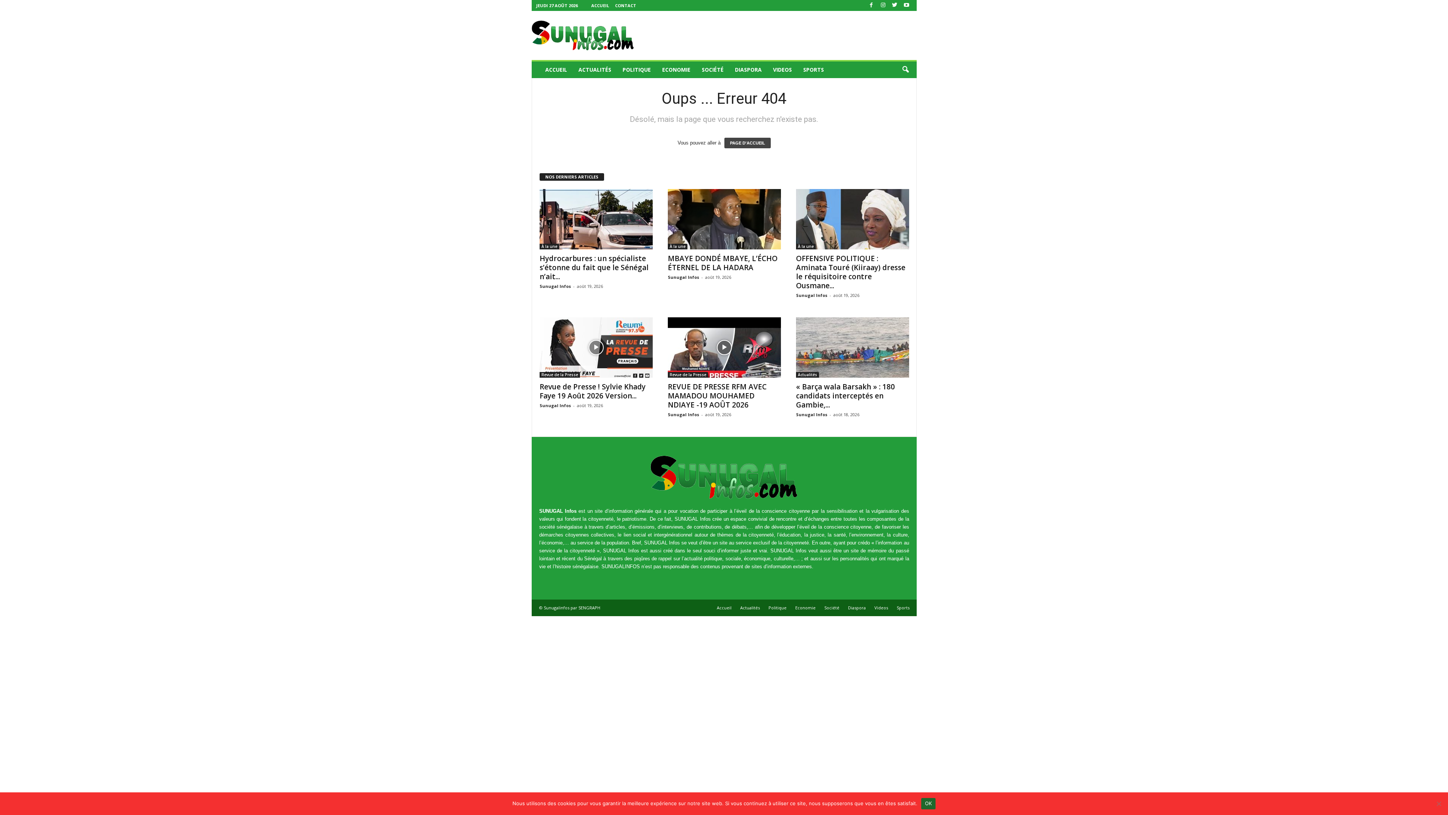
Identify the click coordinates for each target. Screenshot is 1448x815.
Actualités (594, 69)
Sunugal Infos (555, 286)
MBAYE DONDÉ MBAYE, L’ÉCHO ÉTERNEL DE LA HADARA (723, 263)
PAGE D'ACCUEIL (747, 143)
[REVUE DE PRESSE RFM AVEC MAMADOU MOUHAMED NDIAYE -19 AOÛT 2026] (724, 347)
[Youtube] (906, 5)
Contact (625, 5)
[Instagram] (883, 5)
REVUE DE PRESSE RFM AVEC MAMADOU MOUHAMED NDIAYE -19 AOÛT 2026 (717, 396)
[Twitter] (894, 5)
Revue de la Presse (559, 374)
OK (928, 803)
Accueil (600, 5)
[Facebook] (871, 5)
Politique (637, 69)
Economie (676, 69)
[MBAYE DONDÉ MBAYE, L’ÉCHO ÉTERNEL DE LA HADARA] (724, 219)
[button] (905, 70)
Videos (782, 69)
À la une (549, 246)
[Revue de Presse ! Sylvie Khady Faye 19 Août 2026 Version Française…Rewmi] (596, 347)
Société (713, 69)
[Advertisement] (779, 35)
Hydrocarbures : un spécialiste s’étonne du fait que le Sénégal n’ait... (594, 267)
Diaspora (748, 69)
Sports (813, 69)
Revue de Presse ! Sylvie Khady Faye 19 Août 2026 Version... (593, 391)
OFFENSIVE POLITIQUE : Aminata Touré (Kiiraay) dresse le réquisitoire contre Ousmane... (850, 272)
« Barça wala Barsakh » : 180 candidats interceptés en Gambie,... (845, 396)
